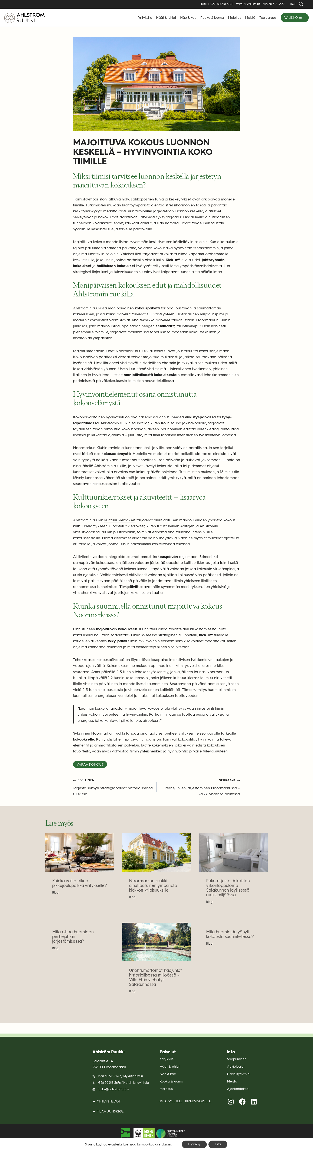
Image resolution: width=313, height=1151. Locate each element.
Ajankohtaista (237, 1089)
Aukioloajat (236, 1066)
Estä (218, 1144)
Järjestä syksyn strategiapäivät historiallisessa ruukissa (113, 787)
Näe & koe (188, 18)
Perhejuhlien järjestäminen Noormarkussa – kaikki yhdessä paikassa (202, 787)
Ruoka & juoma (212, 18)
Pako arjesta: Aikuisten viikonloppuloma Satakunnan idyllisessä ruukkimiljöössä (228, 887)
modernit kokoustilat (90, 320)
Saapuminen (236, 1059)
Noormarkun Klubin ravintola (98, 447)
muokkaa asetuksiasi (156, 1144)
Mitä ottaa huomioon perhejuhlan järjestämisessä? (73, 936)
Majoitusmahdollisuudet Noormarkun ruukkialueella (118, 351)
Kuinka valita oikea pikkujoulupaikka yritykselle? (79, 883)
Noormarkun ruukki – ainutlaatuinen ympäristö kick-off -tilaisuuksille (153, 885)
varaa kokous (90, 764)
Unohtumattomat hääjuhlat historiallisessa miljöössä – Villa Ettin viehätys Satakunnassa (155, 977)
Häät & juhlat (166, 18)
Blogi (55, 892)
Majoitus (234, 18)
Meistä (250, 18)
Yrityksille (145, 18)
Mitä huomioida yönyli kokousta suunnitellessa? (230, 934)
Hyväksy (194, 1144)
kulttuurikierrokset (119, 520)
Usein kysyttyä (238, 1074)
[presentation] (79, 852)
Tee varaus (267, 18)
